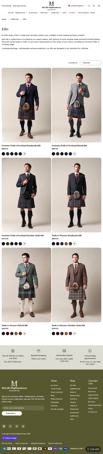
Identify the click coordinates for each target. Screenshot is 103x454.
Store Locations (57, 392)
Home (4, 19)
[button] (98, 5)
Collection (14, 19)
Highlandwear (75, 389)
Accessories (74, 412)
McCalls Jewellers (57, 409)
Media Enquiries (56, 399)
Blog (52, 395)
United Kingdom (77, 6)
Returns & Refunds (55, 443)
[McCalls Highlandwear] (51, 6)
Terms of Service (21, 443)
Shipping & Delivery (38, 443)
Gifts (72, 419)
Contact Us (92, 412)
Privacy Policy (7, 443)
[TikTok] (23, 426)
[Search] (88, 5)
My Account (92, 388)
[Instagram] (17, 426)
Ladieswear (74, 416)
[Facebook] (4, 426)
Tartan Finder (56, 389)
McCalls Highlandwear (18, 434)
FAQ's (90, 408)
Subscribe (10, 413)
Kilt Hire (73, 385)
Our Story (54, 385)
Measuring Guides (94, 405)
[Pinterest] (10, 426)
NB (81, 448)
